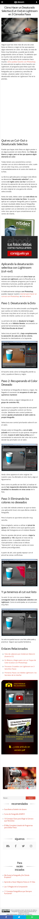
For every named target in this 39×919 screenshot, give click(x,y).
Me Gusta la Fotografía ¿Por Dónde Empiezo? (16, 876)
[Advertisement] (16, 96)
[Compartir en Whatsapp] (32, 917)
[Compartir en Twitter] (19, 917)
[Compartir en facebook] (6, 917)
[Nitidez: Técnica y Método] (19, 238)
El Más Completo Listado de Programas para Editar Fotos (18, 826)
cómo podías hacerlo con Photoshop (21, 62)
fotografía (29, 914)
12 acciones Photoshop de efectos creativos (19, 738)
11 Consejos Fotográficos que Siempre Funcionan (18, 892)
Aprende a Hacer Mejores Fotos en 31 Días (19, 882)
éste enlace (26, 296)
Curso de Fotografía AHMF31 (14, 814)
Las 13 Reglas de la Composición (16, 886)
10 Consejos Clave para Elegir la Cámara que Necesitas (18, 819)
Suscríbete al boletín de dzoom (15, 809)
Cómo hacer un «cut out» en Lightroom (19, 710)
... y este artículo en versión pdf (20, 748)
